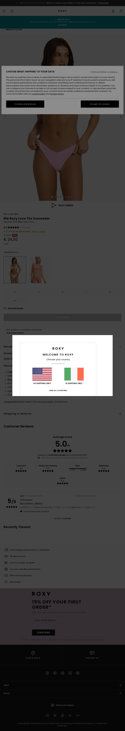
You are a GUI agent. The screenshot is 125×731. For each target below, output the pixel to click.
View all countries (58, 390)
